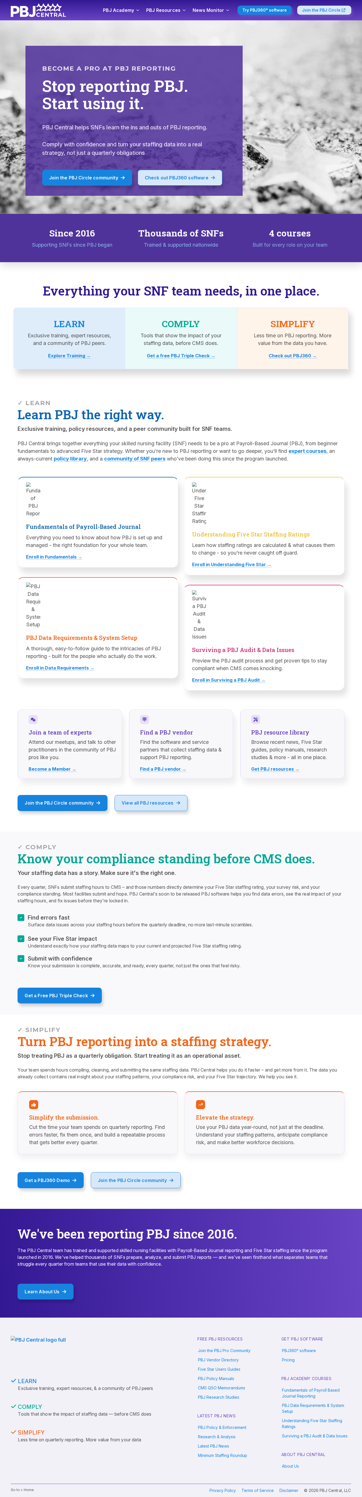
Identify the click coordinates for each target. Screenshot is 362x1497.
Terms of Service (258, 1490)
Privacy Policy (223, 1490)
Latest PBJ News (213, 1446)
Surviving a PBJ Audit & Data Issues (315, 1435)
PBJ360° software (299, 1350)
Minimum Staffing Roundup (222, 1455)
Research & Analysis (217, 1436)
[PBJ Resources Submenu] (184, 10)
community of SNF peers (134, 459)
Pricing (288, 1359)
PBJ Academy (118, 10)
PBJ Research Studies (218, 1397)
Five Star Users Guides (219, 1369)
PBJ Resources (163, 10)
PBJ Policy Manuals (216, 1378)
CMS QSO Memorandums (221, 1387)
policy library (70, 459)
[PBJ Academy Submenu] (138, 10)
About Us (290, 1466)
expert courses (307, 451)
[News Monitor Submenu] (228, 10)
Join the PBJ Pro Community (224, 1350)
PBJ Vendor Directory (218, 1359)
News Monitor (208, 10)
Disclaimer (288, 1490)
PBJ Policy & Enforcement (222, 1427)
